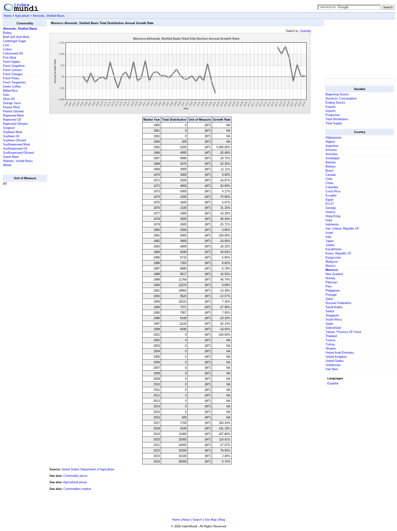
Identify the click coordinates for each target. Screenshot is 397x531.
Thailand (331, 336)
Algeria (330, 141)
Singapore (332, 315)
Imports (331, 111)
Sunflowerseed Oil (15, 148)
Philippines (333, 290)
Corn (6, 45)
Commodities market (77, 489)
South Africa (334, 319)
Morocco (332, 270)
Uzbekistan (333, 365)
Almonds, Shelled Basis (49, 15)
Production (333, 115)
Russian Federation (338, 303)
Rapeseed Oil (12, 119)
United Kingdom (336, 356)
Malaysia (331, 261)
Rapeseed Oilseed (15, 123)
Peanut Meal (11, 107)
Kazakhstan (333, 249)
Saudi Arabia (334, 307)
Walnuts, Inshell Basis (18, 161)
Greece (330, 212)
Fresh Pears (11, 78)
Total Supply (334, 123)
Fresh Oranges (13, 74)
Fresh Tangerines (14, 82)
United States (335, 361)
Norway (330, 278)
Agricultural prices (75, 482)
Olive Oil (8, 99)
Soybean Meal (12, 132)
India (329, 220)
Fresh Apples (11, 61)
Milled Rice (10, 90)
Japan (330, 241)
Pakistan (331, 282)
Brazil (329, 170)
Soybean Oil (11, 136)
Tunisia (330, 340)
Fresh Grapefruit (14, 66)
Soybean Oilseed (14, 140)
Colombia (332, 187)
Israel (329, 232)
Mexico (330, 265)
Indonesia (332, 224)
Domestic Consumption (341, 98)
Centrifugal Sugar (14, 41)
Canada (331, 174)
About (186, 519)
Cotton (7, 49)
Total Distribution (337, 119)
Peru (329, 286)
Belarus (331, 166)
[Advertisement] (21, 258)
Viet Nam (332, 369)
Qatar (329, 299)
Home (7, 15)
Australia (331, 154)
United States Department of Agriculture (87, 469)
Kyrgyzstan (333, 257)
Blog (222, 519)
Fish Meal (9, 57)
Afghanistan (333, 137)
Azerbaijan (333, 158)
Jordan (330, 245)
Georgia (331, 208)
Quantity (305, 31)
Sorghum (9, 128)
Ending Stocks (335, 102)
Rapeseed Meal (13, 115)
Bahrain (331, 162)
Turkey (330, 344)
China (329, 183)
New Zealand (334, 274)
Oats (6, 95)
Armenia (331, 150)
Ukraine (331, 348)
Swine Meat (11, 157)
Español (332, 383)
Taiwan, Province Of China (343, 332)
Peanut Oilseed (13, 111)
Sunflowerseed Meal (16, 144)
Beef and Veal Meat (16, 37)
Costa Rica (333, 191)
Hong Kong (333, 216)
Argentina (332, 146)
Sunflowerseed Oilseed (18, 152)
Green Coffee (12, 86)
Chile (329, 179)
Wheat (7, 165)
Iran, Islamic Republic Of (342, 228)
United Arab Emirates (340, 352)
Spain (329, 323)
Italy (328, 237)
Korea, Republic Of (338, 253)
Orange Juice (12, 103)
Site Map (210, 519)
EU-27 (330, 203)
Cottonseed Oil (13, 53)
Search (197, 519)
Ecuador (331, 195)
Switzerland (333, 327)
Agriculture (22, 15)
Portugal (331, 294)
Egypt (329, 199)
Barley (7, 32)
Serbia (330, 311)
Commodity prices (75, 475)
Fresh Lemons (12, 70)
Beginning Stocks (337, 94)
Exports (331, 106)
